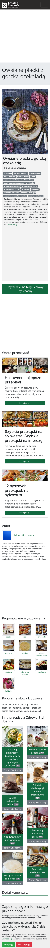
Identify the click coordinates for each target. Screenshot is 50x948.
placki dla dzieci (27, 180)
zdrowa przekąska (35, 196)
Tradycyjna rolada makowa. (37, 872)
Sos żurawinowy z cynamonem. (12, 839)
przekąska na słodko (12, 189)
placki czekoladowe (11, 180)
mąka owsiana (35, 173)
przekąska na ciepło (29, 186)
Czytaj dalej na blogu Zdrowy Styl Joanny (25, 289)
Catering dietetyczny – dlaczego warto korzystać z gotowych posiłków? (13, 757)
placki (33, 177)
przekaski (25, 189)
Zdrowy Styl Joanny (24, 535)
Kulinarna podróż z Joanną (37, 751)
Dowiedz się (7, 939)
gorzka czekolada (20, 173)
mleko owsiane (9, 177)
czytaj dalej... (13, 225)
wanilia (23, 196)
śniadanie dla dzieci (11, 193)
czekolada (8, 173)
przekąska (30, 183)
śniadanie (35, 189)
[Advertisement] (25, 37)
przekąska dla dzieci (12, 186)
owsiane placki (23, 177)
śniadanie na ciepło (28, 193)
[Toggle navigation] (44, 4)
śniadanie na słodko (11, 196)
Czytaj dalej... (25, 403)
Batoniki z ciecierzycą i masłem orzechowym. (37, 791)
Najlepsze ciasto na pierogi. (12, 877)
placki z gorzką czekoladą (14, 183)
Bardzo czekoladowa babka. (12, 801)
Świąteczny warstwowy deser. (37, 833)
